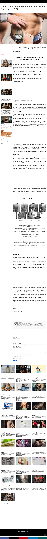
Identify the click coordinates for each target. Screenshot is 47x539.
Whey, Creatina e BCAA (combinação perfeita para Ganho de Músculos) (39, 377)
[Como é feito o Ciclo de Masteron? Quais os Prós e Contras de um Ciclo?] (8, 461)
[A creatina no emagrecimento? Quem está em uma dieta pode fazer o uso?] (23, 406)
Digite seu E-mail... (15, 356)
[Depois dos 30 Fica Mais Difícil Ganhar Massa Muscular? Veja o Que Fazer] (23, 369)
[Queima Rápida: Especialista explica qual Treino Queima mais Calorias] (6, 92)
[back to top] (45, 535)
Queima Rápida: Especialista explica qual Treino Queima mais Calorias (6, 97)
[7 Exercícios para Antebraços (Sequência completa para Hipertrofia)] (39, 406)
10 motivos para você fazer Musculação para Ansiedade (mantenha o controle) (6, 432)
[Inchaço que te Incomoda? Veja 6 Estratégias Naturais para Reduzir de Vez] (6, 63)
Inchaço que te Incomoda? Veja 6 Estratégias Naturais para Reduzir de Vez (6, 68)
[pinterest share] (23, 538)
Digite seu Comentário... (16, 346)
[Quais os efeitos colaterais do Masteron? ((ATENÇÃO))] (8, 369)
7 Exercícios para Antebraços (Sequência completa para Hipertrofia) (38, 414)
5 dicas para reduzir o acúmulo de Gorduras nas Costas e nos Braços (6, 138)
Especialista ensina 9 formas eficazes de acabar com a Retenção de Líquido (5, 124)
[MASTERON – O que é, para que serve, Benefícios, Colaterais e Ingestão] (23, 424)
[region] (29, 91)
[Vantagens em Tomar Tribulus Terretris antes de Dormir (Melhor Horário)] (8, 443)
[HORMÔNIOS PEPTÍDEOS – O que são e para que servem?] (8, 479)
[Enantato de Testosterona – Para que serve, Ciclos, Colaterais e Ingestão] (23, 387)
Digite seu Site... (15, 358)
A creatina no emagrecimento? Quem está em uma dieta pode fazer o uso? (22, 414)
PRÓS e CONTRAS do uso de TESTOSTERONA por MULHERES (22, 451)
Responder (44, 340)
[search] (45, 1)
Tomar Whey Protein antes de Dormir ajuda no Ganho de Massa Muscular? (23, 469)
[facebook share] (4, 538)
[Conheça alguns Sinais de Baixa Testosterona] (39, 387)
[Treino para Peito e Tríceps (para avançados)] (39, 424)
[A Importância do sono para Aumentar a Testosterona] (39, 443)
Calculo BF (2, 53)
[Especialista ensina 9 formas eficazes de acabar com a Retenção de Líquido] (6, 119)
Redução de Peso (4, 4)
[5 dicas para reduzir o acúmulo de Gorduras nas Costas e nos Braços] (6, 133)
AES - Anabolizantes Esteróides (6, 501)
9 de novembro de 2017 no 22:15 (19, 338)
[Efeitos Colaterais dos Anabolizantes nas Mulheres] (8, 497)
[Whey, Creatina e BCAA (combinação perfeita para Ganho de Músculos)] (39, 369)
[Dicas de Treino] (23, 1)
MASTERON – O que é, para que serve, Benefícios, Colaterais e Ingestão (23, 432)
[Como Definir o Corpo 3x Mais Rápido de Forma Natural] (6, 106)
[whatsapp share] (42, 538)
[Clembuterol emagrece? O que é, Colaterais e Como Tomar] (8, 406)
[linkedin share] (33, 538)
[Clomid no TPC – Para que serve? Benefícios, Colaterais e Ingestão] (39, 461)
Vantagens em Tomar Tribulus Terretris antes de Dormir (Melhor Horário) (8, 451)
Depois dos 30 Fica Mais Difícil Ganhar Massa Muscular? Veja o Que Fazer (23, 377)
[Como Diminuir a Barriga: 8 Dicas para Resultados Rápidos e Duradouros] (6, 77)
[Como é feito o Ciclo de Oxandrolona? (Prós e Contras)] (39, 479)
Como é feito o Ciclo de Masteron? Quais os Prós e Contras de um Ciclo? (6, 469)
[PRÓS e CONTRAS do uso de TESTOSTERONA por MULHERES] (23, 443)
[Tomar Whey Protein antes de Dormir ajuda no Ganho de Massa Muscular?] (23, 461)
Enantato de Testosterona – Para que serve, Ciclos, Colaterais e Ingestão (23, 395)
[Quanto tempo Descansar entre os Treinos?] (23, 479)
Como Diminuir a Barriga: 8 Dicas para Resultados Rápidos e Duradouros (6, 83)
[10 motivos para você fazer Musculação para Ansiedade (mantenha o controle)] (8, 424)
